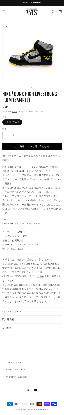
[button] (3, 11)
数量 (4, 129)
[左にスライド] (25, 87)
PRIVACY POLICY (15, 370)
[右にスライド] (38, 87)
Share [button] (8, 328)
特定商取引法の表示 (16, 377)
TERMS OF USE (14, 363)
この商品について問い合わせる (32, 146)
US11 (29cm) (12, 122)
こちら (40, 276)
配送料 (14, 111)
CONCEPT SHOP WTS (28, 409)
